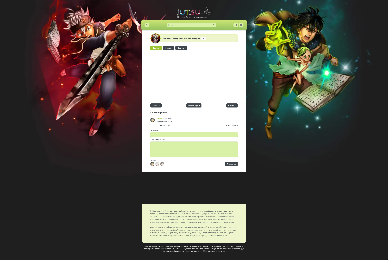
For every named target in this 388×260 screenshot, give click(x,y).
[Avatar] (152, 164)
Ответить (162, 125)
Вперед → (232, 105)
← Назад (156, 105)
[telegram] (235, 25)
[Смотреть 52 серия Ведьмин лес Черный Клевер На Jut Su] (194, 12)
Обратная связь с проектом (214, 251)
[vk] (241, 25)
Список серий (194, 105)
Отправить (231, 164)
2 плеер (169, 48)
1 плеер (156, 48)
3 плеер (181, 48)
